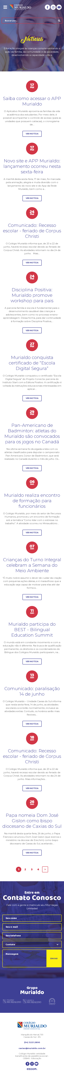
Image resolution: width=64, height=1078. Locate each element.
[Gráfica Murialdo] (32, 1001)
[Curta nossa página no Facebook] (47, 7)
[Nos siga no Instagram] (53, 7)
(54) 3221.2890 (32, 1042)
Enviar (54, 958)
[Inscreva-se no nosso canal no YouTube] (59, 7)
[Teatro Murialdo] (12, 1001)
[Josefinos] (52, 1001)
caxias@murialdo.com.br (32, 1048)
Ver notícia (32, 134)
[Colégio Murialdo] (22, 7)
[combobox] (32, 944)
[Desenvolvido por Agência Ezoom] (32, 1069)
